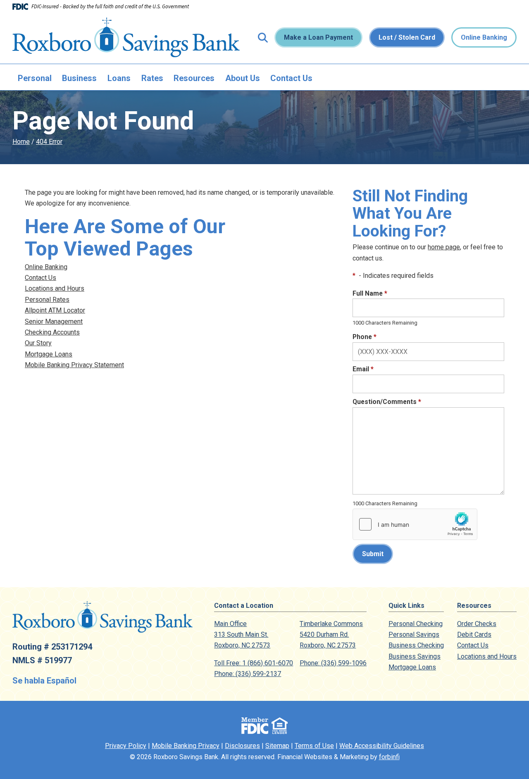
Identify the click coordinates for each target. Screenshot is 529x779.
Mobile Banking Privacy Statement (74, 365)
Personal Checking (415, 624)
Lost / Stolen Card (407, 37)
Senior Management (54, 321)
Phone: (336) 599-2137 (247, 674)
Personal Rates (47, 299)
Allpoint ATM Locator (55, 310)
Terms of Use (314, 746)
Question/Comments (387, 402)
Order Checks (476, 624)
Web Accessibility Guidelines (381, 746)
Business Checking (416, 645)
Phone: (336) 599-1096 (333, 663)
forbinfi (389, 757)
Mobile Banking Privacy (185, 746)
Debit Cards (474, 634)
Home (21, 142)
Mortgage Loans (48, 354)
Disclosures (242, 746)
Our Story (38, 343)
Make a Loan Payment (318, 37)
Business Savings (414, 656)
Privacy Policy (125, 746)
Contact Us (291, 78)
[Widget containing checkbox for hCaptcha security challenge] (415, 524)
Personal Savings (413, 634)
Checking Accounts (52, 332)
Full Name (370, 293)
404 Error (49, 142)
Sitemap (277, 746)
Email (363, 369)
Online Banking (484, 37)
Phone (364, 337)
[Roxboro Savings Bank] (126, 37)
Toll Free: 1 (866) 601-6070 (253, 663)
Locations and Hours (54, 288)
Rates (152, 78)
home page (444, 247)
